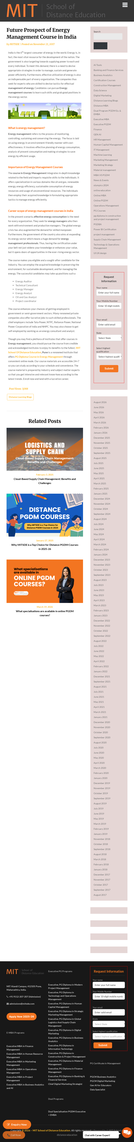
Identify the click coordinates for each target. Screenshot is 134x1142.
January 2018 (100, 869)
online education (102, 190)
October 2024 (101, 508)
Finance (98, 129)
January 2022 (100, 671)
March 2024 (100, 544)
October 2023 (101, 569)
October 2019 (101, 793)
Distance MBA (101, 105)
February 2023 (101, 610)
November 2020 (102, 727)
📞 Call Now (14, 1134)
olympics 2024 (101, 185)
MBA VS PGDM (102, 175)
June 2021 (99, 696)
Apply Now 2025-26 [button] (21, 1016)
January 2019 (100, 833)
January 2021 (100, 717)
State (98, 332)
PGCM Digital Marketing (102, 1081)
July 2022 (98, 646)
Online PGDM (101, 200)
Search (97, 31)
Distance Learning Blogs (20, 397)
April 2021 (99, 707)
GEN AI (97, 134)
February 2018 (101, 864)
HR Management (102, 139)
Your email (101, 319)
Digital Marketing (102, 95)
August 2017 (100, 894)
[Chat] (127, 1132)
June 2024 (99, 529)
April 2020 (99, 762)
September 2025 (102, 453)
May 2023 (99, 595)
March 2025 (100, 483)
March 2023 (100, 605)
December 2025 (102, 437)
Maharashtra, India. (16, 989)
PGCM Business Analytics (103, 1076)
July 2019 (98, 808)
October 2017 (101, 884)
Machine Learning (103, 154)
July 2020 (98, 747)
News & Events (101, 180)
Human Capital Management (108, 144)
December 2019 (102, 783)
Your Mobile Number (107, 301)
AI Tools (98, 65)
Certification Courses (104, 80)
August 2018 (100, 854)
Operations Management (106, 205)
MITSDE (15, 44)
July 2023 (98, 585)
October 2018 (101, 844)
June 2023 (99, 590)
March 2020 (100, 767)
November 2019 (102, 788)
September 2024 (102, 514)
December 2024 (102, 498)
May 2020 (99, 757)
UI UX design (100, 253)
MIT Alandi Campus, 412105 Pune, (24, 986)
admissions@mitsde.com (21, 1003)
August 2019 (100, 803)
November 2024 (102, 503)
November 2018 (102, 839)
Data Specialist (97, 1089)
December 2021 (102, 676)
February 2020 (101, 773)
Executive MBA (101, 119)
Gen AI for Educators (100, 1085)
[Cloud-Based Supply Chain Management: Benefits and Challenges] (45, 448)
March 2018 (100, 859)
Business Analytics (103, 75)
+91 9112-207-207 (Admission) (25, 996)
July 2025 (98, 463)
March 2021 (100, 712)
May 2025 (99, 473)
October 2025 (101, 447)
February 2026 (101, 427)
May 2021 (99, 701)
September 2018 (102, 849)
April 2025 (99, 478)
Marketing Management (106, 159)
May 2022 (99, 656)
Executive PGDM (102, 124)
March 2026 (100, 422)
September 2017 (102, 889)
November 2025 (102, 442)
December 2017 (102, 874)
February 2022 (101, 666)
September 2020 (102, 737)
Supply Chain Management (107, 239)
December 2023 (102, 559)
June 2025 (99, 468)
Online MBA (100, 195)
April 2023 (99, 600)
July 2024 (98, 524)
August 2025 (100, 458)
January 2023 (100, 615)
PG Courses (100, 210)
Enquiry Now (19, 1124)
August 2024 (100, 519)
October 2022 (101, 630)
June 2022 (99, 651)
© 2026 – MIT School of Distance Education (46, 1130)
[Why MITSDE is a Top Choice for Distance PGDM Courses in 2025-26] (45, 514)
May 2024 (99, 534)
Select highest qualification (103, 350)
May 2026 (99, 412)
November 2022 (102, 625)
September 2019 (102, 798)
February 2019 (101, 828)
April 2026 (99, 417)
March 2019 (100, 823)
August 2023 (100, 580)
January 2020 (100, 778)
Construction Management (107, 85)
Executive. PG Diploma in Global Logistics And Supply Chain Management (64, 1022)
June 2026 (99, 407)
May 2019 (99, 818)
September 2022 (102, 635)
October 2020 (101, 732)
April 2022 (99, 661)
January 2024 (100, 554)
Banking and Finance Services (108, 70)
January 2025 (100, 493)
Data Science (100, 90)
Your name (101, 287)
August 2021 (100, 686)
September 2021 (102, 681)
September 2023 (102, 574)
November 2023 (102, 564)
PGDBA (98, 224)
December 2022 (102, 620)
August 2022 (100, 640)
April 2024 (99, 539)
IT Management (101, 149)
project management (104, 234)
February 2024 (101, 549)
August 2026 (100, 402)
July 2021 (98, 691)
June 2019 (99, 813)
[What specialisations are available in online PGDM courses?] (45, 580)
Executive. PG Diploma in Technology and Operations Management (62, 996)
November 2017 (102, 879)
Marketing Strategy (103, 165)
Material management (105, 170)
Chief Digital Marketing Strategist (65, 1084)
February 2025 (101, 488)
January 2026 (100, 432)
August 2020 (100, 742)
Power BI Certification (105, 229)
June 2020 (99, 752)
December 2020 (102, 722)
